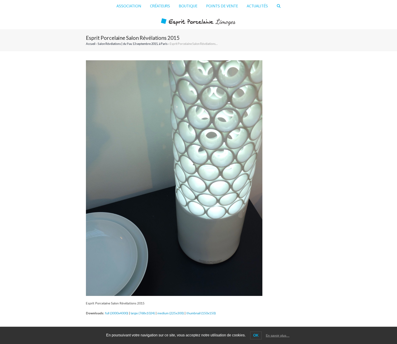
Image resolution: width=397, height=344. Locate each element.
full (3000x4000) (116, 313)
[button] (279, 6)
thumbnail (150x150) (201, 313)
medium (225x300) (170, 313)
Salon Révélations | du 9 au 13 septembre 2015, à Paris (132, 44)
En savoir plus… (277, 335)
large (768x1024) (143, 313)
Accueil (90, 44)
